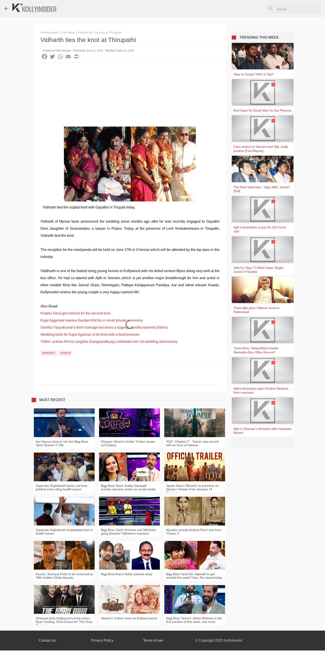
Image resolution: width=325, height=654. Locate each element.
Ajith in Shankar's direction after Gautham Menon (262, 430)
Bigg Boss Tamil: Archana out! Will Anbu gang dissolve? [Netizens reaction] (128, 531)
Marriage (48, 353)
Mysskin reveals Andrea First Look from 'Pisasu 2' (193, 531)
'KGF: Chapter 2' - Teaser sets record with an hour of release (192, 443)
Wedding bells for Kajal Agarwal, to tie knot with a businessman (90, 334)
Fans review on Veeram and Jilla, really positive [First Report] (260, 148)
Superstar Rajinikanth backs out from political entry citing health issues (61, 487)
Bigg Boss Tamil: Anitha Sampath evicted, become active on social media (128, 487)
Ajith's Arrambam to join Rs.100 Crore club (259, 229)
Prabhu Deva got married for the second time (75, 313)
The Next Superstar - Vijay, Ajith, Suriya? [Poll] (261, 189)
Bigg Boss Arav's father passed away (126, 574)
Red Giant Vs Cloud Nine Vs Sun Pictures (262, 110)
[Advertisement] (130, 96)
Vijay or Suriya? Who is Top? (253, 74)
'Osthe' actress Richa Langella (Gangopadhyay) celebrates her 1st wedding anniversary (109, 341)
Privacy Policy (102, 640)
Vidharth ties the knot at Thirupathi (99, 32)
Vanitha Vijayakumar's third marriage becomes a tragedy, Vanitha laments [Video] (103, 327)
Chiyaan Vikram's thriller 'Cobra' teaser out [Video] (128, 443)
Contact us (47, 640)
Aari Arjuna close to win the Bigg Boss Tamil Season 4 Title (62, 443)
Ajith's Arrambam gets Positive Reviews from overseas (260, 390)
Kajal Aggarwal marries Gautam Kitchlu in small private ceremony (91, 320)
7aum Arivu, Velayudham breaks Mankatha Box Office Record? (256, 350)
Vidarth (65, 353)
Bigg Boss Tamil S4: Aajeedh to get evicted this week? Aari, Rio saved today (194, 575)
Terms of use (153, 640)
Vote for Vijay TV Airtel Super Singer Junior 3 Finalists (258, 269)
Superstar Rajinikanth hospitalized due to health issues (64, 531)
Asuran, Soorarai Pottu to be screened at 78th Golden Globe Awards (64, 575)
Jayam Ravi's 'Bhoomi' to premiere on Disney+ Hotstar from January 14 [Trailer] (192, 489)
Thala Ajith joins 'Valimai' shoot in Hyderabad (256, 310)
